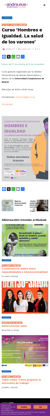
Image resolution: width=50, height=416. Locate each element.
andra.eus (10, 49)
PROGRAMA (7, 104)
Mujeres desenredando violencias (17, 204)
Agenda (7, 17)
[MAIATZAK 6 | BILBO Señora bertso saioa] (25, 297)
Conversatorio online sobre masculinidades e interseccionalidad (25, 268)
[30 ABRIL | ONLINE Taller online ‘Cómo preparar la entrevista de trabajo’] (25, 351)
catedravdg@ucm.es (25, 97)
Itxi (40, 407)
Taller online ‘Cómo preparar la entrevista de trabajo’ (21, 380)
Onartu (24, 407)
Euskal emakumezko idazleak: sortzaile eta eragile (32, 207)
